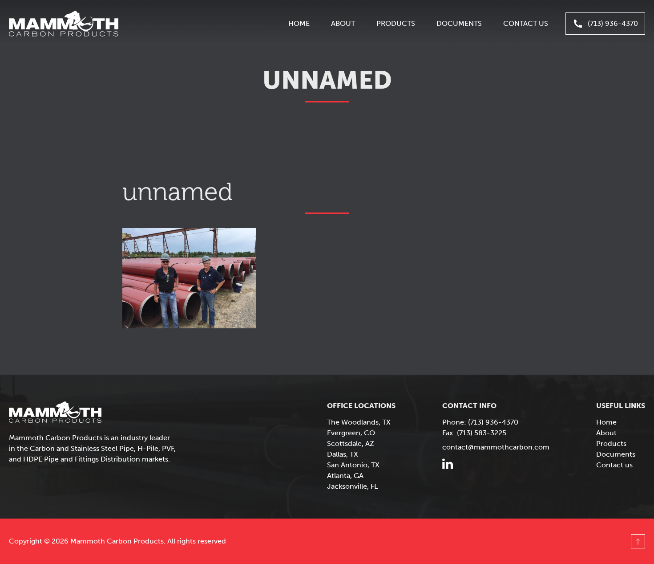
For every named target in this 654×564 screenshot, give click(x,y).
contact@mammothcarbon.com (495, 447)
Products (395, 23)
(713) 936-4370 (613, 23)
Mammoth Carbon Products (63, 24)
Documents (459, 23)
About (343, 23)
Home (299, 23)
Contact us (525, 23)
